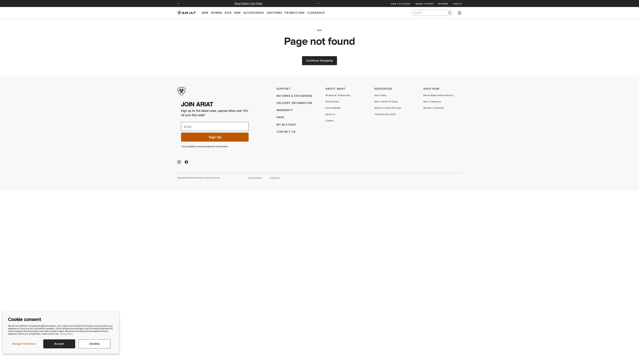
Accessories (253, 12)
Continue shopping (319, 60)
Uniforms (274, 12)
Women (216, 12)
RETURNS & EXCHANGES (294, 95)
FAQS (280, 117)
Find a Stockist (401, 4)
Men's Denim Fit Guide (386, 102)
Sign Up (215, 137)
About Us (330, 114)
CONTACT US (286, 131)
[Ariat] (214, 91)
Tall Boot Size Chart (384, 114)
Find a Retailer (332, 108)
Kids (228, 12)
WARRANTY (285, 110)
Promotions (295, 12)
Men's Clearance (432, 102)
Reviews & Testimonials (337, 95)
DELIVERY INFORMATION (294, 103)
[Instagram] (179, 162)
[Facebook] (186, 162)
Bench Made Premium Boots (438, 95)
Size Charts (380, 95)
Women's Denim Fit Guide (387, 108)
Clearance (316, 12)
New (237, 12)
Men (205, 12)
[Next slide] (319, 3)
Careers (329, 121)
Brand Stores (424, 4)
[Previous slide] (178, 3)
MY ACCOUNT (286, 124)
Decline (94, 344)
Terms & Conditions (255, 178)
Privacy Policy (66, 334)
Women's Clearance (433, 108)
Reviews (443, 4)
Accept (59, 344)
